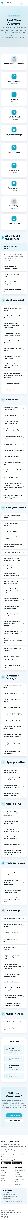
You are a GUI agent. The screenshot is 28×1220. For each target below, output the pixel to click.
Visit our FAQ (19, 1184)
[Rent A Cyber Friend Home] (7, 3)
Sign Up (3, 1181)
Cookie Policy (19, 1182)
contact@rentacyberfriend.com (12, 1201)
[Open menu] (25, 3)
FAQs (2, 1178)
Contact (3, 1175)
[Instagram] (5, 1217)
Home (3, 1170)
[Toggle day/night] (21, 2)
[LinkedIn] (7, 1217)
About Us (4, 1173)
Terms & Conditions (18, 1175)
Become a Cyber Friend (20, 1171)
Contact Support (14, 1115)
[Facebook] (2, 1217)
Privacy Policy (19, 1179)
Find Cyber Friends (15, 1120)
